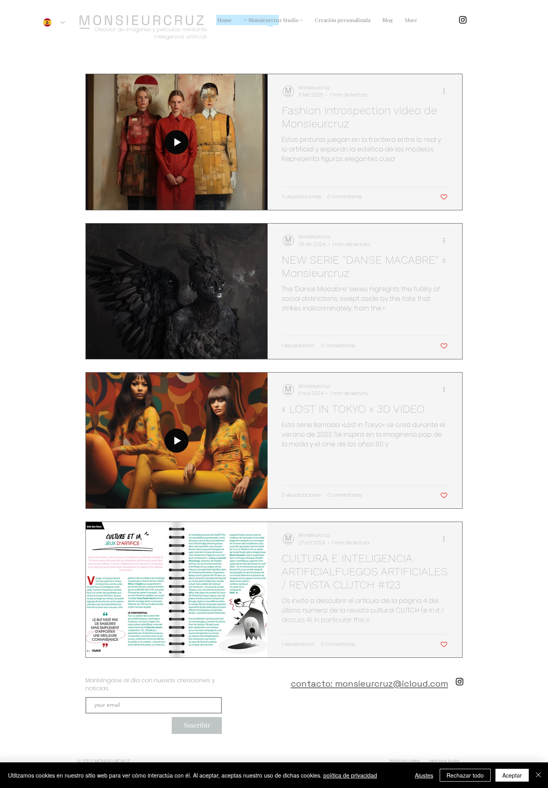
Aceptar (512, 775)
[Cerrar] (538, 775)
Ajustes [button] (424, 775)
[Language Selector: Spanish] (54, 22)
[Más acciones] (446, 91)
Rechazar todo (465, 775)
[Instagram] (463, 20)
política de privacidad (350, 775)
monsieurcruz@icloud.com (391, 683)
